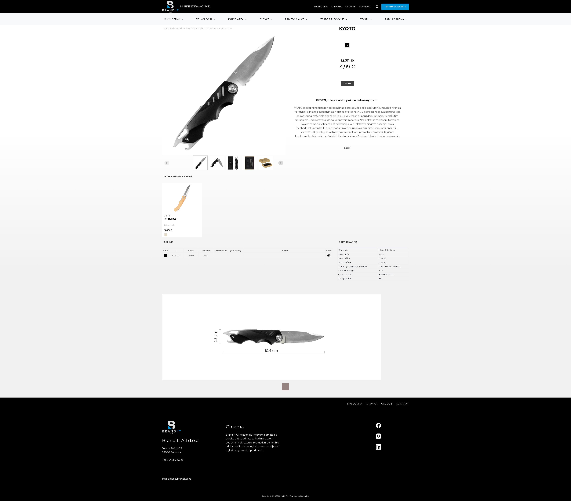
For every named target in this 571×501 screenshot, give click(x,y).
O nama (336, 6)
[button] (200, 163)
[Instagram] (378, 436)
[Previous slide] (166, 163)
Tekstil (364, 19)
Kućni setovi (172, 19)
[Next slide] (280, 163)
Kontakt (365, 6)
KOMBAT (171, 219)
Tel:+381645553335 (395, 6)
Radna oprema (394, 19)
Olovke (264, 19)
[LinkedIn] (378, 447)
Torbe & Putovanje (332, 19)
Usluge (350, 6)
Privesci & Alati (294, 19)
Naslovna (321, 6)
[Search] (377, 6)
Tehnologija (204, 19)
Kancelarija (236, 19)
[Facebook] (378, 425)
